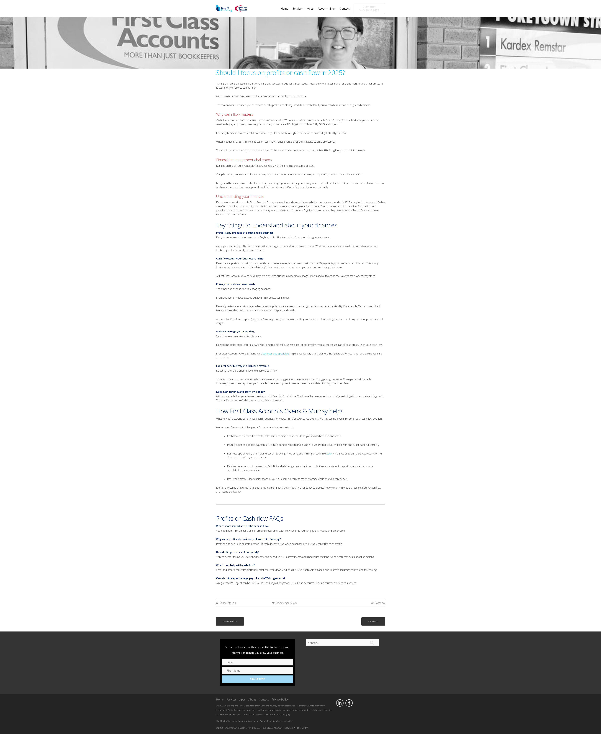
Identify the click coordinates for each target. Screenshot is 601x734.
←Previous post (230, 621)
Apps (310, 8)
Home (284, 8)
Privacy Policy (280, 699)
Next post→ (373, 621)
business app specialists (276, 353)
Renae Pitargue (227, 603)
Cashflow (380, 603)
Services (298, 8)
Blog (332, 8)
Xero (329, 453)
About (321, 8)
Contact (345, 8)
